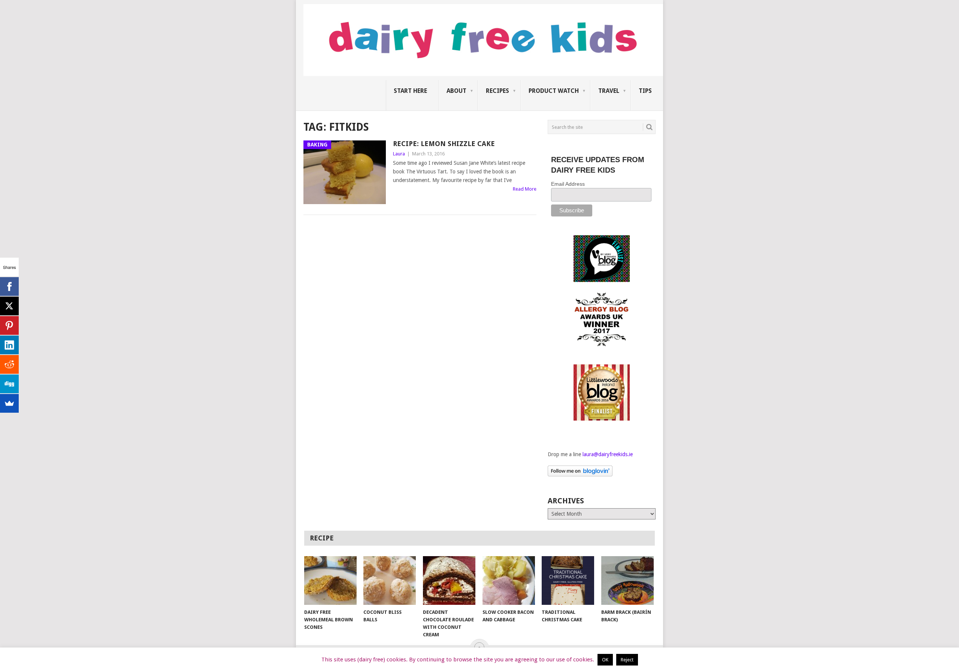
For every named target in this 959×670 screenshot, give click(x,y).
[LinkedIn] (9, 345)
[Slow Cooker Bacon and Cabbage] (508, 580)
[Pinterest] (9, 325)
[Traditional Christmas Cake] (568, 580)
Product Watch (554, 90)
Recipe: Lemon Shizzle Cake (444, 144)
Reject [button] (627, 660)
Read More (524, 189)
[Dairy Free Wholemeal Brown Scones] (330, 580)
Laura (399, 154)
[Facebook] (9, 286)
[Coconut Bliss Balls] (389, 580)
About (456, 90)
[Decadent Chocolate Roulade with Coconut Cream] (449, 580)
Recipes (497, 90)
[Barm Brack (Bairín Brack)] (627, 580)
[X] (9, 306)
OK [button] (605, 660)
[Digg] (9, 384)
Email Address (568, 184)
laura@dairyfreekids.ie (608, 454)
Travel (608, 90)
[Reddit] (9, 364)
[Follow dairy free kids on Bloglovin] (580, 475)
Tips (645, 90)
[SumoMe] (9, 403)
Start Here (410, 90)
